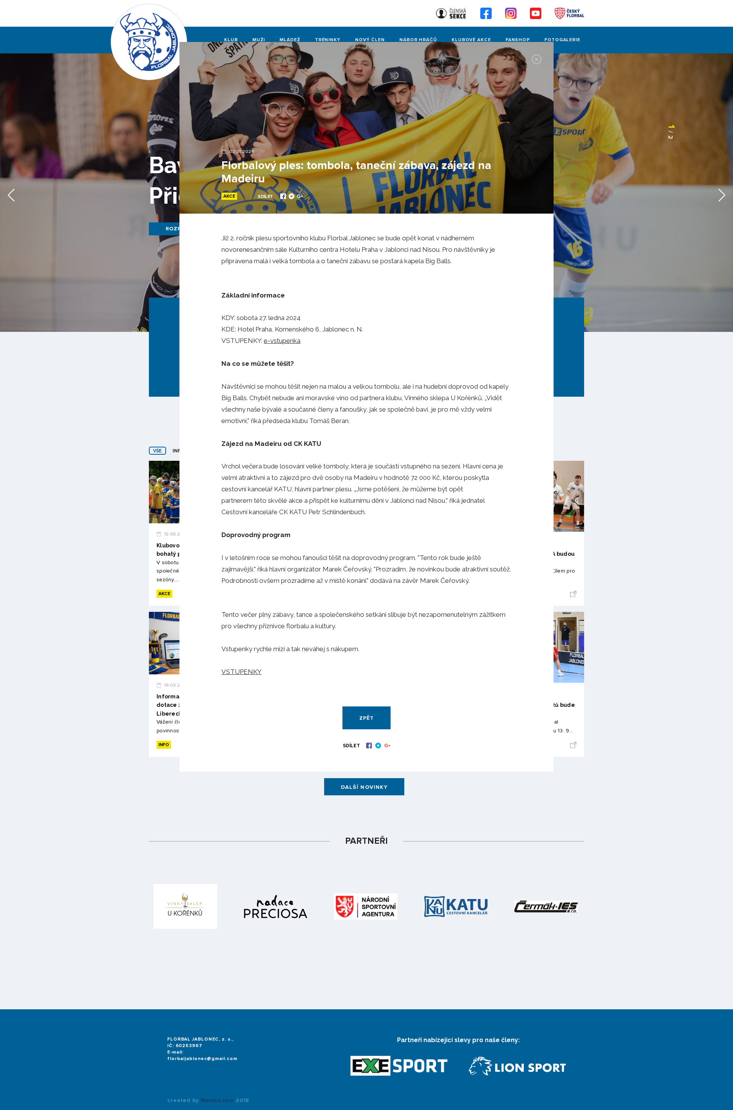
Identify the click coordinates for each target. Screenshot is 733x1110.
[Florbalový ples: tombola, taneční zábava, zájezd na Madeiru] (283, 197)
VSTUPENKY (241, 672)
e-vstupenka (282, 340)
